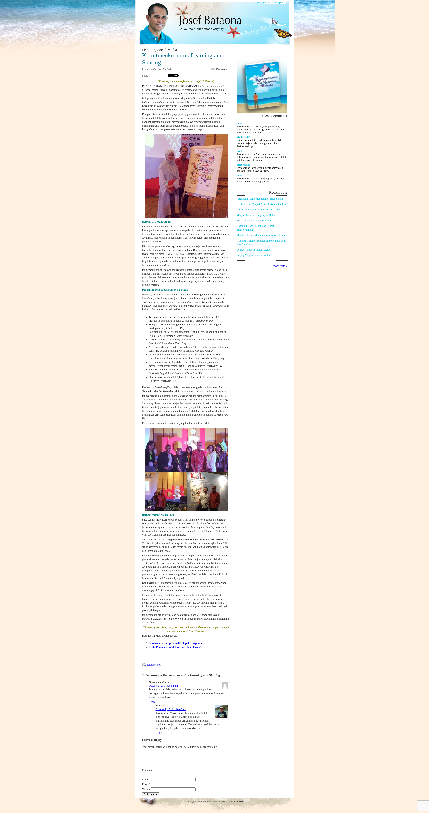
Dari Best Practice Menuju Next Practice (258, 209)
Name (146, 779)
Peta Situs (266, 3)
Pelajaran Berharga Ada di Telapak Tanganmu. (176, 643)
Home (258, 3)
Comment (147, 770)
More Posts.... (280, 265)
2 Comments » (222, 69)
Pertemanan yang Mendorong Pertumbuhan (260, 198)
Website (146, 789)
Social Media (167, 49)
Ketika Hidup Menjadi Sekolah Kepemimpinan (262, 204)
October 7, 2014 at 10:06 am (171, 709)
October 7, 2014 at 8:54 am (163, 685)
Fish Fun (148, 49)
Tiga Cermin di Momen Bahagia (254, 220)
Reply (152, 701)
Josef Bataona (208, 22)
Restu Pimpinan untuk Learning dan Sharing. (175, 646)
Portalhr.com (237, 801)
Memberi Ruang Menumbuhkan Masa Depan (261, 235)
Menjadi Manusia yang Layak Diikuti (256, 215)
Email (146, 784)
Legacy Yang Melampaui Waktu (254, 249)
